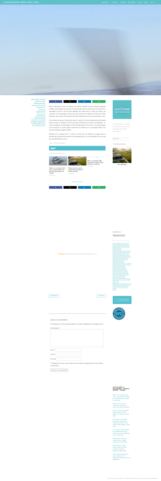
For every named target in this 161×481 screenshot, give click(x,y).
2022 (118, 247)
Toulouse (115, 287)
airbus (39, 115)
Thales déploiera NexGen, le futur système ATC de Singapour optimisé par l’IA (120, 456)
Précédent (54, 296)
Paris (128, 279)
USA (114, 289)
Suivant (101, 296)
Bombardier (116, 264)
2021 (114, 247)
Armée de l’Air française (38, 120)
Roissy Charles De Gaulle (119, 284)
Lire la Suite (35, 67)
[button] (122, 154)
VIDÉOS (146, 3)
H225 (32, 123)
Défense (123, 3)
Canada (115, 267)
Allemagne (116, 257)
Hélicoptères (132, 3)
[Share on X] (70, 101)
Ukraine (35, 125)
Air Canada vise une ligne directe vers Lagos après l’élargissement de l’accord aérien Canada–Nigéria (120, 422)
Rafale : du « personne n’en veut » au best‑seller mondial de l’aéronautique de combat (57, 170)
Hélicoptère (41, 125)
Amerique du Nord (125, 257)
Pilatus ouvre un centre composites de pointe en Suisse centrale (75, 169)
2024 (127, 247)
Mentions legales (111, 478)
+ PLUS (152, 3)
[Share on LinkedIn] (84, 101)
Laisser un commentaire (40, 111)
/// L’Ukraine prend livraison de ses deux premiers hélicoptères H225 (76, 55)
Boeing (121, 262)
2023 (123, 247)
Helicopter (41, 105)
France (34, 105)
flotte (120, 272)
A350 (114, 249)
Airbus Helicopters (40, 117)
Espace (140, 3)
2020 (127, 244)
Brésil (129, 264)
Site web (53, 359)
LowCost (122, 277)
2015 (114, 244)
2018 (32, 99)
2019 (123, 244)
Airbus (36, 99)
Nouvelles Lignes (117, 279)
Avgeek (42, 99)
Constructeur (40, 101)
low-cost (115, 277)
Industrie (105, 3)
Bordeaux (123, 264)
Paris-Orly (115, 282)
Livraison (126, 274)
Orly (124, 279)
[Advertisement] (77, 209)
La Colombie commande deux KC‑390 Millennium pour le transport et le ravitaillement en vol (121, 432)
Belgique (115, 262)
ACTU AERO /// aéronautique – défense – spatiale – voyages (21, 2)
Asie (119, 259)
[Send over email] (99, 101)
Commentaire (55, 328)
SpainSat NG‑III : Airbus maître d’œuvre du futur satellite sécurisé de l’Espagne (119, 448)
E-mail (52, 354)
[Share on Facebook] (55, 101)
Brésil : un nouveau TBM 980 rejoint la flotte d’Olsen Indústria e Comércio (95, 162)
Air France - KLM (124, 254)
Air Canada (127, 252)
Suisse (128, 284)
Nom (52, 350)
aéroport (124, 259)
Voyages (114, 3)
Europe (42, 103)
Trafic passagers (123, 287)
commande (122, 267)
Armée (115, 259)
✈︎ (44, 107)
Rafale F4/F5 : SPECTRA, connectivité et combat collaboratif (119, 440)
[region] (122, 155)
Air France (115, 254)
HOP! (114, 274)
